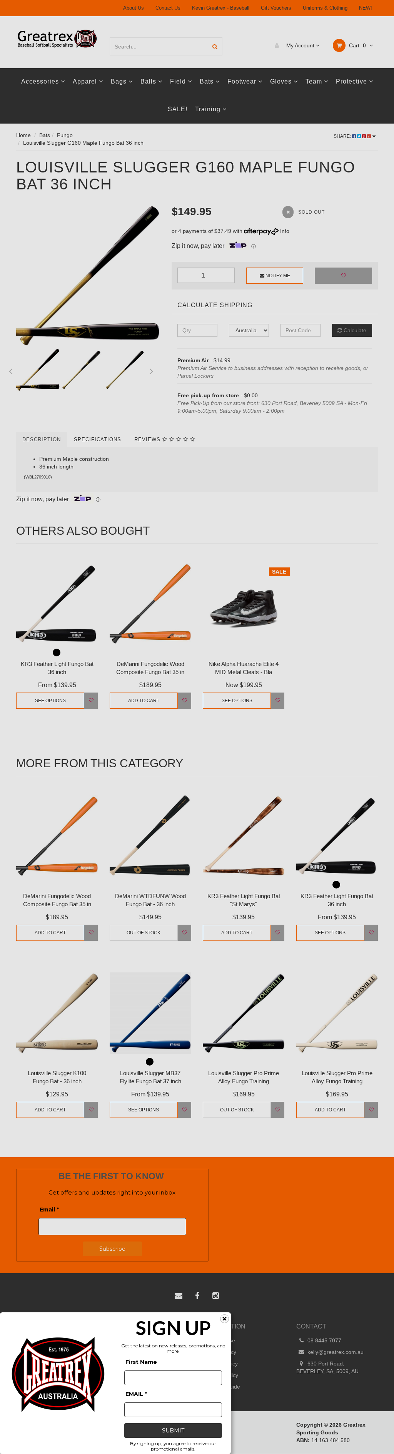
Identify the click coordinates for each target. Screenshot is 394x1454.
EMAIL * (136, 1393)
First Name (141, 1362)
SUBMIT (173, 1430)
